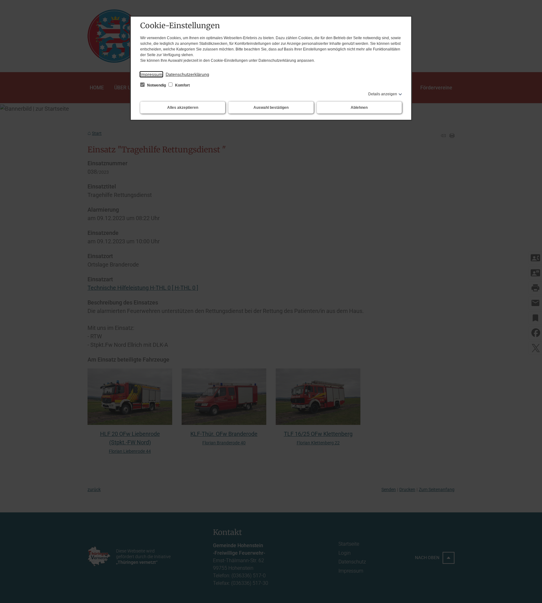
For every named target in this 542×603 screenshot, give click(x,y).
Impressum (151, 74)
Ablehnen (359, 107)
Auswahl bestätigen (271, 107)
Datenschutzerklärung (187, 74)
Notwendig (156, 85)
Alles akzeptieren (182, 107)
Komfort (182, 85)
